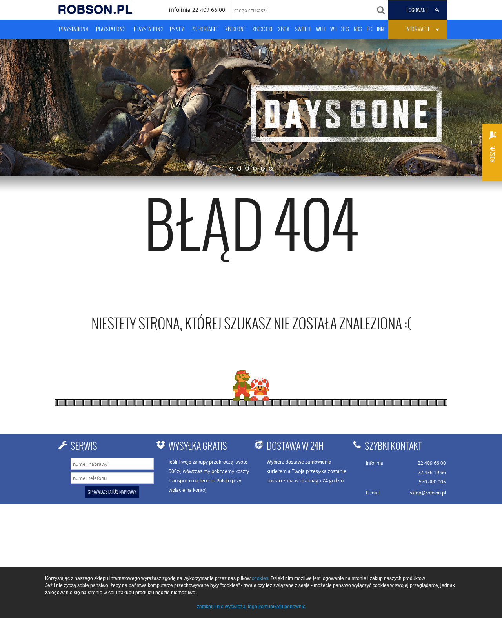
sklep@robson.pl (428, 492)
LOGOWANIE (418, 10)
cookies (260, 578)
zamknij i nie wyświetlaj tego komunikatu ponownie (251, 606)
